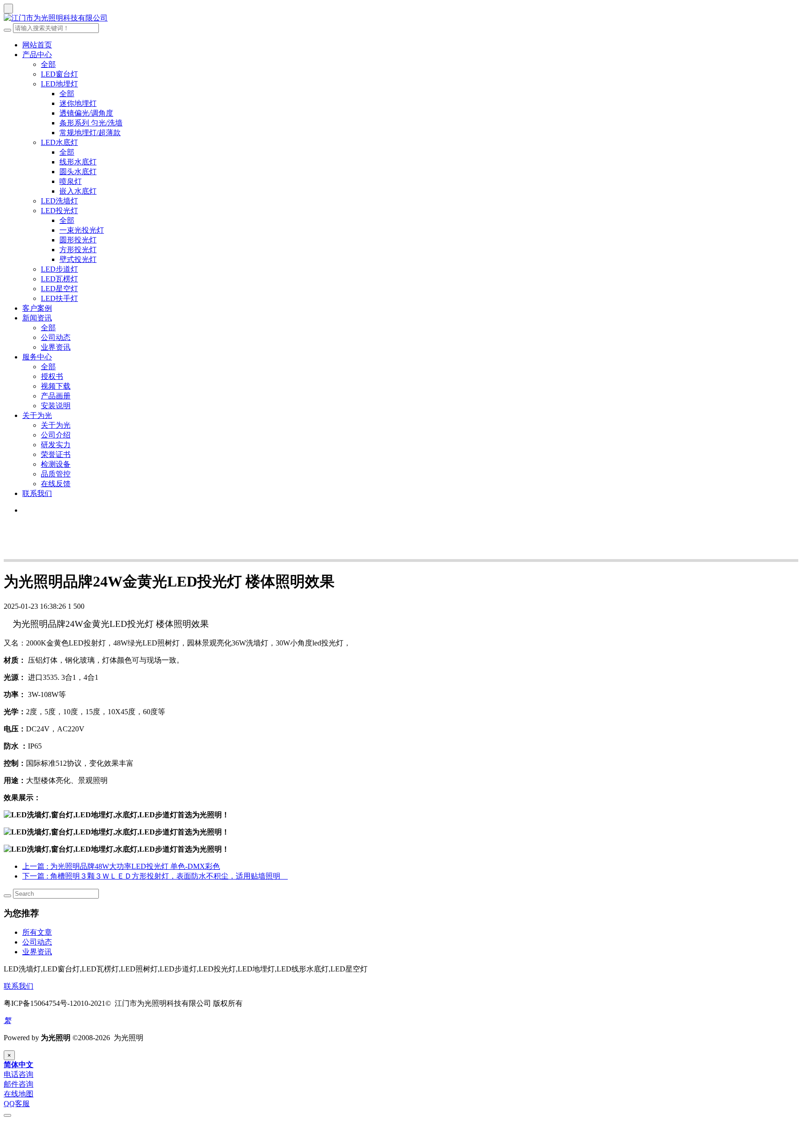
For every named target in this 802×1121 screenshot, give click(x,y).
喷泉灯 (70, 181)
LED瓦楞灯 (59, 279)
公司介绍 (56, 435)
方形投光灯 (78, 250)
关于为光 (37, 415)
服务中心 (37, 357)
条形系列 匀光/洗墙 (91, 123)
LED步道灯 (59, 269)
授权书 (52, 376)
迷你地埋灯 (78, 103)
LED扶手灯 (59, 298)
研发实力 (56, 445)
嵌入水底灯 (78, 191)
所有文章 (37, 932)
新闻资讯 (37, 318)
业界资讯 (56, 347)
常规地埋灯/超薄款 (90, 133)
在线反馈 (56, 484)
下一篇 (155, 876)
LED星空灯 (59, 289)
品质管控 (56, 474)
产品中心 (37, 55)
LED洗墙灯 (59, 201)
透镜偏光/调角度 (86, 113)
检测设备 (56, 464)
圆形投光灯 (78, 240)
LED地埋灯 (59, 84)
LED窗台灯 (59, 74)
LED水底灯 (59, 142)
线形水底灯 (78, 162)
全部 (48, 64)
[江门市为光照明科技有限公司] (401, 18)
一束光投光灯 (81, 230)
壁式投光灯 (78, 259)
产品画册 (56, 396)
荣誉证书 (56, 454)
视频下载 (56, 386)
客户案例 (37, 308)
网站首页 (37, 45)
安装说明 (56, 406)
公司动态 (56, 337)
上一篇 (121, 866)
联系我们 (37, 493)
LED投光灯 (59, 211)
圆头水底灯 (78, 172)
